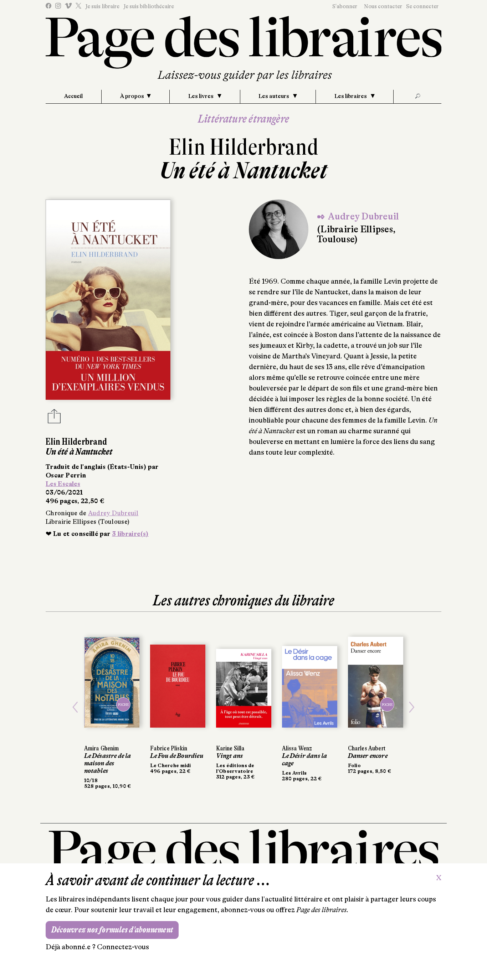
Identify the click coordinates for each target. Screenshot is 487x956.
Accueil (73, 96)
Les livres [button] (201, 96)
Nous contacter (383, 6)
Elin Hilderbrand (244, 147)
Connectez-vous (123, 947)
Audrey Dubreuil (113, 513)
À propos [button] (132, 96)
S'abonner (344, 6)
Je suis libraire (102, 6)
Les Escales (63, 483)
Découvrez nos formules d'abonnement (112, 930)
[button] (75, 707)
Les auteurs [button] (274, 96)
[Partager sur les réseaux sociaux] (54, 418)
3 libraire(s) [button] (130, 533)
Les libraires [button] (351, 96)
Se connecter (422, 6)
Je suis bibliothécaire (148, 6)
